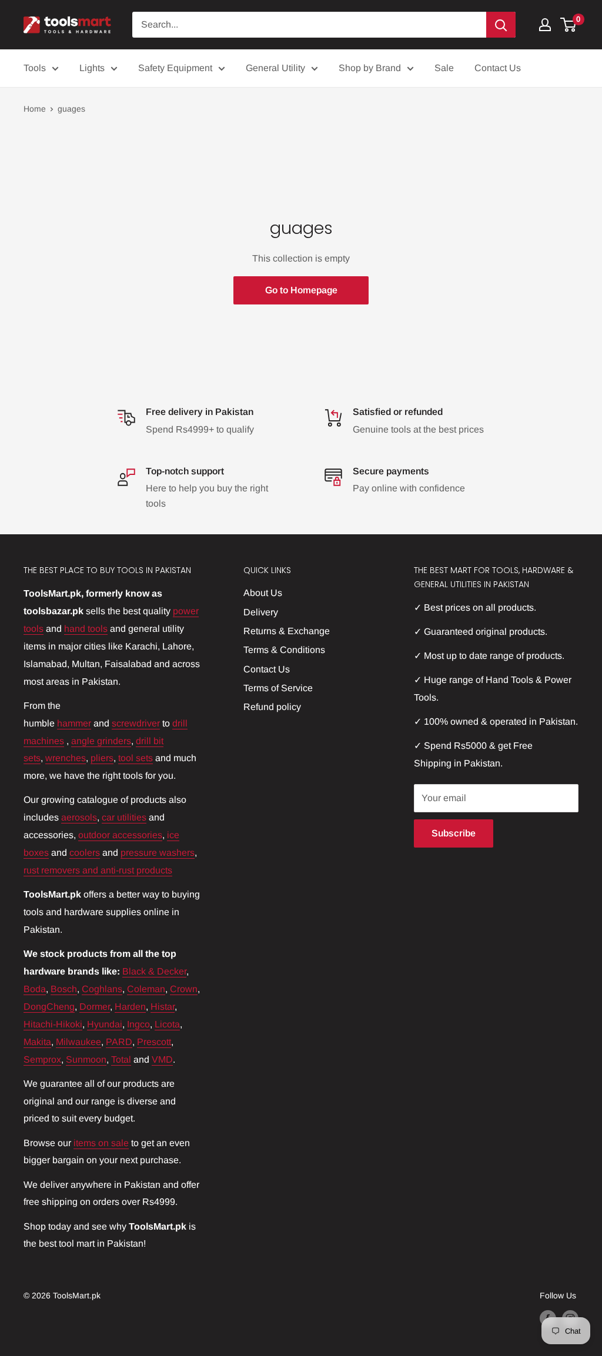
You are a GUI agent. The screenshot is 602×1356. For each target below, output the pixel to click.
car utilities (124, 817)
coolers (84, 853)
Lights (92, 68)
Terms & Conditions (284, 650)
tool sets (135, 758)
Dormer (94, 1007)
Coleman (146, 989)
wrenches (65, 758)
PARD (119, 1042)
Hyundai (104, 1024)
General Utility (275, 68)
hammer (74, 723)
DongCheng (49, 1007)
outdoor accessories (120, 835)
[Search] (501, 25)
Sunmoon (86, 1059)
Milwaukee (78, 1042)
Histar (162, 1007)
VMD (162, 1059)
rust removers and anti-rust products (98, 870)
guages (71, 108)
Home (35, 108)
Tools (35, 68)
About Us (262, 593)
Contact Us (497, 68)
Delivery (260, 612)
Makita (37, 1042)
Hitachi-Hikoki (53, 1024)
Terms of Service (278, 688)
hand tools (86, 629)
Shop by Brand (370, 68)
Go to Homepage (301, 290)
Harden (130, 1007)
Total (121, 1059)
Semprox (42, 1059)
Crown (184, 989)
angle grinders (101, 741)
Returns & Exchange (286, 631)
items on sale (101, 1143)
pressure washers (158, 853)
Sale (444, 68)
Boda (35, 989)
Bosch (64, 989)
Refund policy (272, 707)
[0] (568, 25)
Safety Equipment (175, 68)
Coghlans (102, 989)
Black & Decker (154, 971)
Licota (167, 1024)
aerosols (79, 817)
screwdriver (136, 723)
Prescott (154, 1042)
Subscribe (454, 833)
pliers (102, 758)
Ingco (138, 1024)
